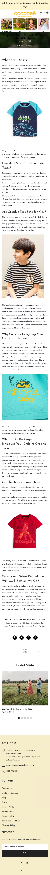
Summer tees (27, 626)
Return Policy (7, 812)
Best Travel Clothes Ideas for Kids (17, 709)
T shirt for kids (39, 626)
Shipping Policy (8, 826)
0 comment (28, 46)
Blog (4, 798)
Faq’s (4, 802)
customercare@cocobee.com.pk (20, 766)
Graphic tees (16, 623)
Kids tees (26, 623)
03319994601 (12, 771)
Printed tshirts (15, 626)
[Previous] (4, 695)
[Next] (45, 695)
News (21, 46)
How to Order (8, 807)
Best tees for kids (14, 620)
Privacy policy (8, 816)
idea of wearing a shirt (34, 463)
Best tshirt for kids (30, 620)
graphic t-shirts (39, 82)
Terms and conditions (11, 821)
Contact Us (7, 789)
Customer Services (10, 793)
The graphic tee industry (12, 224)
